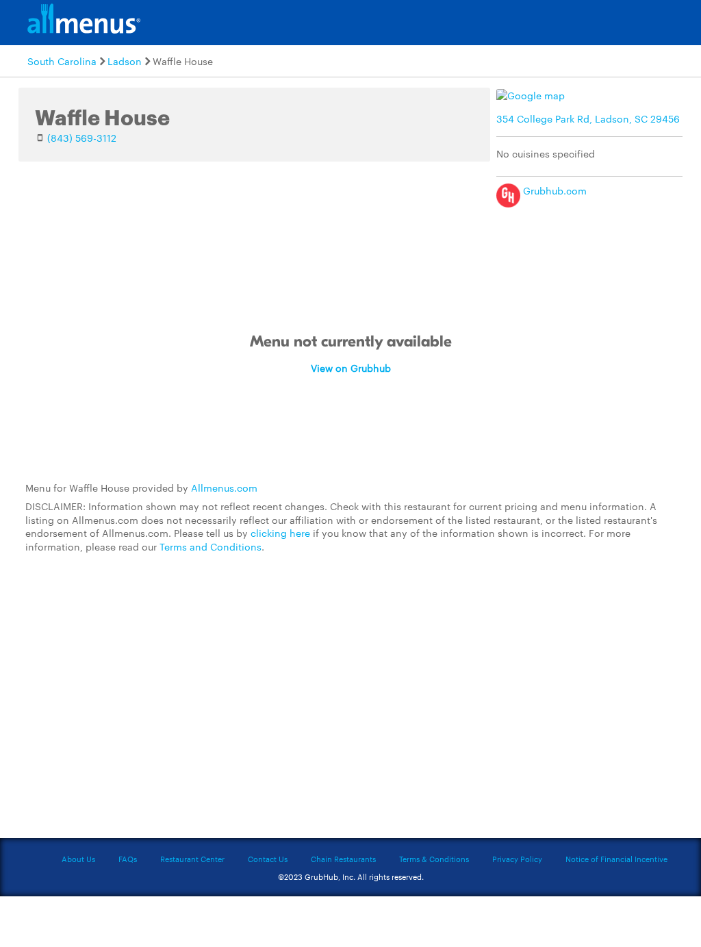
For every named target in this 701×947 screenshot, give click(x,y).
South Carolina (62, 60)
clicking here (280, 533)
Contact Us (268, 858)
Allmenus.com (224, 487)
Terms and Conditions (211, 546)
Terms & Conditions (434, 858)
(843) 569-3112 (81, 137)
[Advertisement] (350, 658)
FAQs (127, 858)
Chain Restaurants (343, 858)
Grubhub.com (553, 190)
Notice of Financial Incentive (616, 858)
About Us (78, 858)
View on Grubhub (351, 368)
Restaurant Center (192, 858)
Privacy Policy (517, 858)
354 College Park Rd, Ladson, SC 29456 (588, 118)
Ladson (124, 60)
